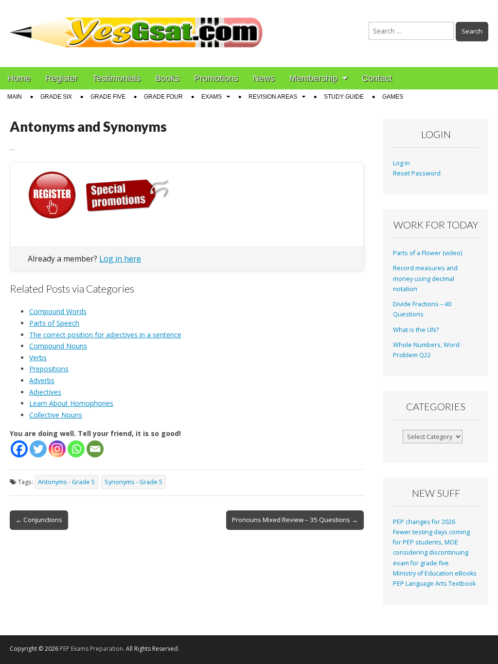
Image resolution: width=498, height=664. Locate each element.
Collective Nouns (55, 414)
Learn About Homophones (71, 403)
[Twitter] (38, 448)
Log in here (120, 258)
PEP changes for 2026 (424, 522)
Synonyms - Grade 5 (133, 482)
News (264, 78)
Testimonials (116, 78)
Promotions (216, 78)
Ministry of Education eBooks (435, 573)
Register (61, 78)
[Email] (95, 448)
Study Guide (344, 96)
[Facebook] (19, 448)
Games (392, 96)
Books (167, 78)
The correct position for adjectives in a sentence (105, 334)
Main (14, 96)
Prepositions (49, 368)
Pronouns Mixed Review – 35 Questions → (295, 519)
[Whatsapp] (76, 448)
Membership (313, 78)
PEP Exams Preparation (91, 649)
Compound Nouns (58, 345)
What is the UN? (416, 330)
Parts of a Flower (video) (427, 253)
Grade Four (163, 96)
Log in (401, 163)
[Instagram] (57, 448)
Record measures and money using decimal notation (425, 278)
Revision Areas (273, 96)
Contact (377, 78)
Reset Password (417, 173)
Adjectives (45, 392)
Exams (211, 96)
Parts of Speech (54, 323)
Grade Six (56, 96)
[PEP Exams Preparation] (136, 26)
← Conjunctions (39, 519)
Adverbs (41, 380)
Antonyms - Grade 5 (66, 482)
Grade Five (107, 96)
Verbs (38, 357)
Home (19, 78)
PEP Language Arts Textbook (434, 583)
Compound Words (58, 311)
